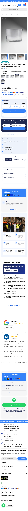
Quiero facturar (13, 209)
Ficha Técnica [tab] (8, 159)
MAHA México (14, 321)
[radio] (3, 76)
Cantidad (6, 103)
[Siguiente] (25, 160)
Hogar (2, 14)
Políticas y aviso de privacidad (8, 495)
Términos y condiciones (6, 498)
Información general (8, 164)
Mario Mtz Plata (15, 335)
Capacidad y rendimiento (9, 177)
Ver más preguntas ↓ (14, 305)
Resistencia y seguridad (8, 181)
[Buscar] (25, 9)
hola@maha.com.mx (8, 440)
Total (15, 103)
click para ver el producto (10, 291)
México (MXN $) (7, 483)
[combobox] (14, 9)
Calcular (14, 128)
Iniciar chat (13, 416)
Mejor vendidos (8, 14)
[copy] (6, 68)
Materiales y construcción (9, 173)
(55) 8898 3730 (7, 436)
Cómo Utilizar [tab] (16, 159)
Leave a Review (9, 327)
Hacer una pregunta (12, 270)
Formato (23, 103)
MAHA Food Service (9, 500)
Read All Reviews (21, 362)
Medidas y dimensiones (8, 169)
